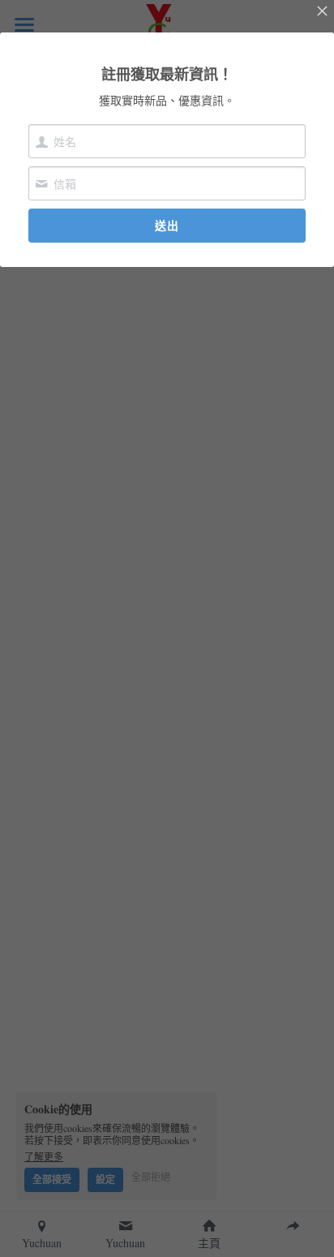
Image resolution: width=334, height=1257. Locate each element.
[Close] (322, 12)
